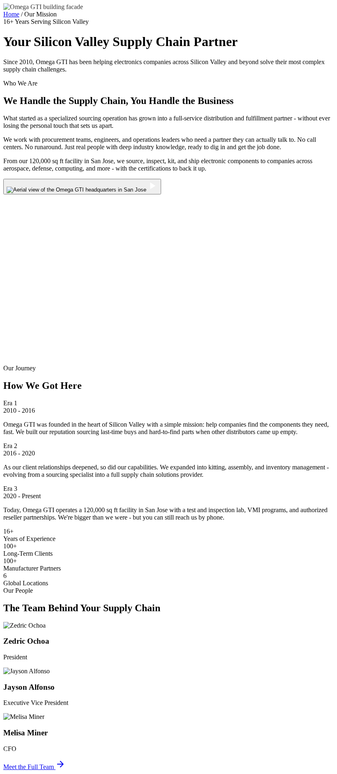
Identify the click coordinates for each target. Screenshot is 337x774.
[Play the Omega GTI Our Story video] (82, 186)
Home (11, 14)
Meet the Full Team (34, 766)
